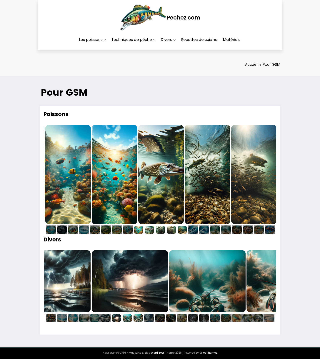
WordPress (157, 353)
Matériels (231, 39)
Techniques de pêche (131, 39)
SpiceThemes (208, 353)
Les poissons (91, 39)
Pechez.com (183, 18)
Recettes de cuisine (199, 39)
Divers (166, 39)
